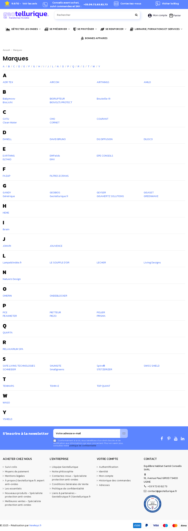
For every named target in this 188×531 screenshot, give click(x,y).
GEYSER (101, 192)
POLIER (101, 312)
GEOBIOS (55, 192)
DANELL (7, 139)
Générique (9, 196)
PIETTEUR (55, 312)
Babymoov (9, 99)
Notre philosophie (62, 471)
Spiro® (101, 366)
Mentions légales (15, 476)
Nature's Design (12, 279)
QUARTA (8, 333)
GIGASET (149, 192)
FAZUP (6, 176)
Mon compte (160, 15)
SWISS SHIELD (152, 366)
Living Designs (152, 262)
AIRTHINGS (103, 82)
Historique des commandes (115, 480)
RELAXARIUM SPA (13, 349)
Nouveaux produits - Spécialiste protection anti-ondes (24, 495)
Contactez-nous (130, 3)
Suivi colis (11, 467)
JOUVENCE (56, 246)
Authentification (108, 467)
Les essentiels (13, 488)
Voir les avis (29, 3)
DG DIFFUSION (105, 139)
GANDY (7, 192)
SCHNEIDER (9, 369)
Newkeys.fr (35, 525)
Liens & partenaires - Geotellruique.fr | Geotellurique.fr (71, 495)
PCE (5, 312)
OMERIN (7, 296)
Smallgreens (57, 369)
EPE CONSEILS (105, 156)
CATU (6, 119)
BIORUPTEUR (57, 99)
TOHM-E (54, 386)
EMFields (55, 156)
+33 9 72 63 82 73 (157, 486)
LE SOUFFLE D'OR (59, 262)
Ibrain (6, 229)
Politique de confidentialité (68, 488)
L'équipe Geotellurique (65, 467)
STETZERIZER (104, 369)
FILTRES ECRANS (59, 176)
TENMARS (8, 386)
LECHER (101, 262)
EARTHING (9, 156)
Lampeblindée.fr (12, 262)
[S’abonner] (124, 433)
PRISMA (101, 316)
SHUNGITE (55, 366)
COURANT (102, 119)
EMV (52, 159)
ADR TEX (8, 82)
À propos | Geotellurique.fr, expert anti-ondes (24, 482)
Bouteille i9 (103, 99)
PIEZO (53, 316)
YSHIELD (7, 419)
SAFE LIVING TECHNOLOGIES (19, 366)
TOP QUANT (103, 386)
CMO (52, 119)
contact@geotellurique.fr (162, 491)
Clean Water (10, 122)
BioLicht (7, 102)
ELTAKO (7, 159)
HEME (6, 213)
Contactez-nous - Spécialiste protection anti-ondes (69, 477)
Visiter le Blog (170, 3)
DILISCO (148, 139)
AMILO (147, 82)
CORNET (54, 122)
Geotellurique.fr (59, 196)
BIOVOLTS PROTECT (61, 102)
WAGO (6, 403)
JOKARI (7, 246)
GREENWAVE (151, 196)
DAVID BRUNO (58, 139)
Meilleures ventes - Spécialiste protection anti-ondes (23, 503)
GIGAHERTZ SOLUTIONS (110, 196)
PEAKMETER (10, 316)
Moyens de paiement (17, 471)
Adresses (104, 485)
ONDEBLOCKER (58, 296)
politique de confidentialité (82, 445)
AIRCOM (54, 82)
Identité (103, 471)
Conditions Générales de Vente (70, 484)
